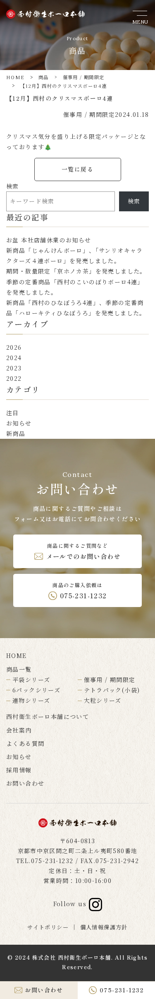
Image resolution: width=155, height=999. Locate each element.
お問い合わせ (25, 783)
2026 (14, 347)
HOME (15, 77)
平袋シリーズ (31, 679)
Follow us (71, 904)
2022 (14, 378)
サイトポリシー (48, 927)
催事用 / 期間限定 (84, 77)
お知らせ (19, 423)
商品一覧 (19, 669)
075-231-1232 (52, 860)
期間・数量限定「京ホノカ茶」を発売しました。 (76, 271)
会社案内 (19, 730)
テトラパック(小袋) (112, 690)
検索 (12, 186)
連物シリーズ (31, 700)
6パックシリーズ (36, 690)
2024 (14, 357)
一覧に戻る (77, 169)
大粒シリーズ (103, 700)
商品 (43, 77)
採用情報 (19, 770)
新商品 (15, 433)
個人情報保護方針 (104, 927)
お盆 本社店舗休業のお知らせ (48, 240)
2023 (14, 368)
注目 (12, 413)
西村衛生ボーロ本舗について (47, 716)
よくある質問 (25, 743)
